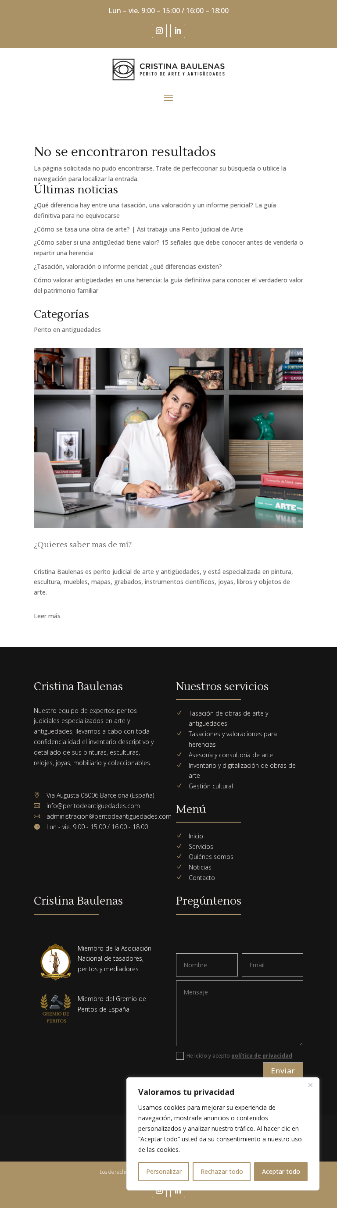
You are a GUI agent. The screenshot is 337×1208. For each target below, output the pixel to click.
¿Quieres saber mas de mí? (83, 545)
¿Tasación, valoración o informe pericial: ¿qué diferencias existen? (128, 266)
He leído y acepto (239, 1055)
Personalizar (164, 1171)
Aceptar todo (281, 1171)
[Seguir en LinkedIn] (177, 31)
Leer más (47, 616)
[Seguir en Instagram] (159, 31)
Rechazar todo (222, 1171)
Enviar (283, 1070)
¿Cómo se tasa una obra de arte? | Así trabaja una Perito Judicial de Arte (138, 229)
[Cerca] (310, 1085)
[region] (222, 1133)
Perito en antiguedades (67, 329)
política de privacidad (261, 1055)
